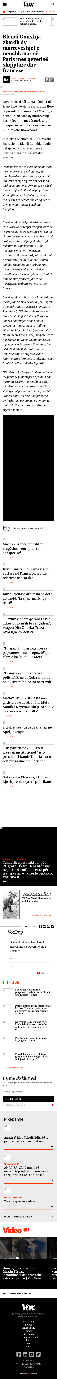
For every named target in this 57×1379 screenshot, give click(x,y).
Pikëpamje (28, 1334)
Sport (28, 1346)
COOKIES (29, 1367)
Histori (28, 1343)
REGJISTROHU (13, 1098)
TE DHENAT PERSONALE (28, 1364)
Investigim (28, 1327)
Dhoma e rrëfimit (28, 1337)
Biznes (28, 1331)
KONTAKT (28, 1360)
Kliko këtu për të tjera (39, 915)
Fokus (28, 1324)
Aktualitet (28, 1321)
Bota (28, 1340)
